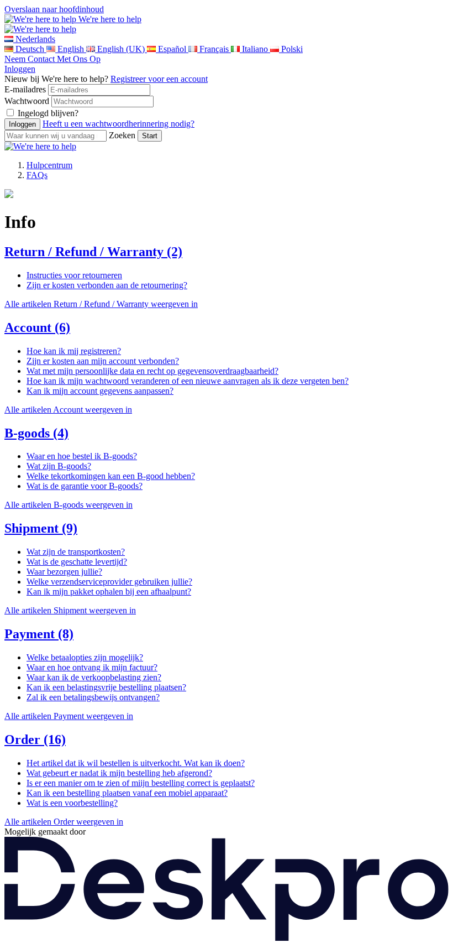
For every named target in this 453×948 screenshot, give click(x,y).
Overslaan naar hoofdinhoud (54, 9)
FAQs (37, 175)
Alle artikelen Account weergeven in (68, 409)
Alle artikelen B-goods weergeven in (68, 504)
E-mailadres (25, 89)
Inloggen (19, 69)
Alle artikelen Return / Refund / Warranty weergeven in (101, 304)
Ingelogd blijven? (48, 113)
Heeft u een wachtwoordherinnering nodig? (118, 123)
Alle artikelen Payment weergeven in (68, 716)
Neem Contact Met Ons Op (52, 59)
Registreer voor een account (159, 79)
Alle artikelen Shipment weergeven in (70, 610)
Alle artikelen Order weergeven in (63, 821)
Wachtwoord (26, 101)
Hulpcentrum (49, 165)
